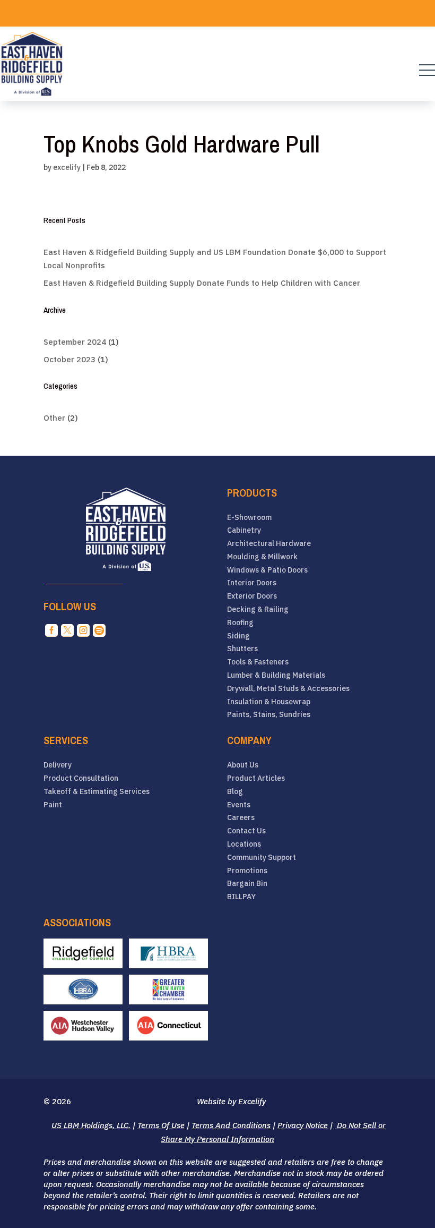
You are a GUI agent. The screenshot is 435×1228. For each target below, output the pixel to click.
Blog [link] (235, 791)
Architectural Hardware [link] (269, 543)
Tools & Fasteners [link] (258, 662)
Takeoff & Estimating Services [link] (97, 791)
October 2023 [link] (69, 359)
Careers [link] (241, 817)
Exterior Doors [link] (252, 596)
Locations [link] (244, 844)
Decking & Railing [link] (258, 609)
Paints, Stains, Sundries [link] (268, 714)
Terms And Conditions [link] (231, 1125)
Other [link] (54, 418)
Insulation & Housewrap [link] (268, 701)
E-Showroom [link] (249, 517)
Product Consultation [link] (81, 778)
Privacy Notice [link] (302, 1125)
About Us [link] (242, 765)
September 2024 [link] (75, 342)
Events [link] (238, 804)
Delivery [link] (58, 765)
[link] (32, 64)
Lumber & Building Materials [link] (276, 675)
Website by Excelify (231, 1101)
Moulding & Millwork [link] (262, 556)
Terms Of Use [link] (161, 1125)
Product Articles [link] (256, 778)
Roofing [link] (240, 622)
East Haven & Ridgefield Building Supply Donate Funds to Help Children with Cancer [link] (202, 283)
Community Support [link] (261, 857)
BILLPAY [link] (241, 896)
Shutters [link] (242, 648)
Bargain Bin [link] (247, 883)
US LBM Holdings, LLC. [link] (90, 1125)
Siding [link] (238, 636)
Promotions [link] (247, 870)
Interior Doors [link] (251, 582)
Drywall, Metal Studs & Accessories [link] (288, 688)
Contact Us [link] (246, 830)
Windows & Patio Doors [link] (267, 570)
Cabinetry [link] (244, 530)
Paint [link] (53, 804)
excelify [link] (67, 167)
